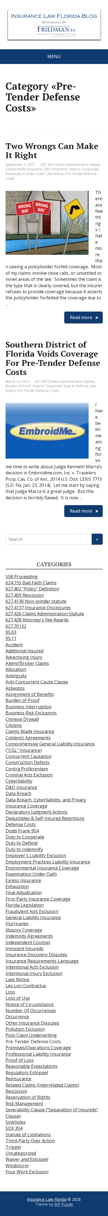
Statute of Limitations (28, 1135)
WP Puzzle (63, 1204)
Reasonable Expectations (32, 1066)
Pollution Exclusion (25, 1029)
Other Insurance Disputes (32, 1023)
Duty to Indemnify (24, 849)
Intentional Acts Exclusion (32, 967)
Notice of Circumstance (30, 1004)
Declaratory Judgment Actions (37, 812)
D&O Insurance (56, 169)
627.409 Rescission (25, 595)
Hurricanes (17, 924)
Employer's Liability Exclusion (36, 855)
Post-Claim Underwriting (31, 1035)
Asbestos (15, 688)
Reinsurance (18, 1079)
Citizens (14, 725)
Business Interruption (29, 707)
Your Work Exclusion (27, 1172)
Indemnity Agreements (29, 936)
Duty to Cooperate (84, 169)
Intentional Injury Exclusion (34, 973)
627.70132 (16, 626)
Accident (14, 645)
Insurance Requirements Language (42, 961)
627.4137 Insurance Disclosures (38, 608)
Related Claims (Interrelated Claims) (42, 1085)
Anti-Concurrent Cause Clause (37, 682)
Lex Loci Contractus (26, 986)
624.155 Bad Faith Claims (31, 583)
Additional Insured (24, 651)
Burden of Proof (18, 386)
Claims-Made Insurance (24, 169)
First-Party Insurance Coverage (38, 899)
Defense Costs (21, 824)
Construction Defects (28, 762)
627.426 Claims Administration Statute (70, 164)
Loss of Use (18, 998)
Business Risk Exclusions (31, 713)
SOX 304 (14, 1128)
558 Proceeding (22, 577)
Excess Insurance (23, 880)
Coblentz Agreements (28, 738)
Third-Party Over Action (30, 1141)
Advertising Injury (24, 657)
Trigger (14, 1147)
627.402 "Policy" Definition (32, 589)
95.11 (11, 638)
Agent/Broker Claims (27, 663)
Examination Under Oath (25, 173)
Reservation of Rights (28, 1097)
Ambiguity (16, 676)
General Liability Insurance (33, 917)
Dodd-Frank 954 (22, 831)
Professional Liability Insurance (38, 1054)
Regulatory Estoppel (27, 1073)
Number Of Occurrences (31, 1010)
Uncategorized (21, 1153)
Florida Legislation (25, 905)
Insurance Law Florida (46, 1199)
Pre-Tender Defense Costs (38, 390)
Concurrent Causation (29, 756)
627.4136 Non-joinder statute (36, 601)
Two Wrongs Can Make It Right (52, 150)
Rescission (16, 1091)
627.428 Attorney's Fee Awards (37, 620)
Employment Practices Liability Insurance (48, 862)
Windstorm (17, 1166)
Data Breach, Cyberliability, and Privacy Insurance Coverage (46, 803)
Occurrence (17, 1017)
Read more (81, 317)
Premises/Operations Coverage (38, 1048)
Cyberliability (19, 781)
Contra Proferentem (27, 769)
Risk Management (24, 1104)
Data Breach (18, 793)
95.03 (11, 632)
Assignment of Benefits (30, 694)
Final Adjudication (24, 892)
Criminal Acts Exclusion (29, 775)
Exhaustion (17, 886)
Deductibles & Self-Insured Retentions (45, 818)
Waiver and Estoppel (27, 1159)
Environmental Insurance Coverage (42, 868)
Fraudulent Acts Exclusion (32, 911)
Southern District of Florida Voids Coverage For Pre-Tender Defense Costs (53, 358)
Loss (10, 992)
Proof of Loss (20, 1060)
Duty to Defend (76, 386)
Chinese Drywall (22, 719)
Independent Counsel (28, 942)
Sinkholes (16, 1122)
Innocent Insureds (24, 948)
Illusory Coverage (24, 930)
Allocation (16, 669)
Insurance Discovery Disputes (36, 955)
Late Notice (54, 173)
